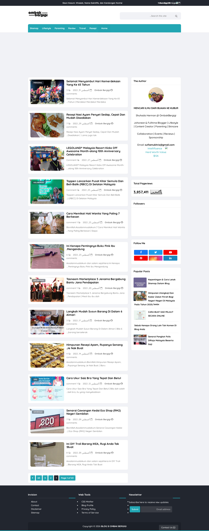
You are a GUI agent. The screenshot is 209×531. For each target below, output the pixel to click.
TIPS (35, 379)
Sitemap (35, 512)
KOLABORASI (39, 149)
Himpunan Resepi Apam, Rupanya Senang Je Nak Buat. (94, 346)
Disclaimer (36, 509)
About (34, 501)
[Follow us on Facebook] (141, 252)
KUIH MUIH (38, 346)
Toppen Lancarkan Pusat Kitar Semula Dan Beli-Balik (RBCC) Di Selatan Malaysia (94, 182)
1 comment (71, 222)
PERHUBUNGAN (40, 215)
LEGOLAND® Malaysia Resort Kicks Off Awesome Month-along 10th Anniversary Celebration (93, 151)
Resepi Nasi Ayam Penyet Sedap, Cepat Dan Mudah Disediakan (95, 116)
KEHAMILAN (38, 247)
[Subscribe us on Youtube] (170, 252)
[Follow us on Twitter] (155, 252)
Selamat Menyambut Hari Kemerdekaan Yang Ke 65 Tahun (93, 82)
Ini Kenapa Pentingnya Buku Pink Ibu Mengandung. (90, 247)
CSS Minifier (87, 501)
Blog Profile (87, 505)
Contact (35, 505)
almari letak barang (42, 313)
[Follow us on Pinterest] (141, 258)
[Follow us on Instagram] (155, 258)
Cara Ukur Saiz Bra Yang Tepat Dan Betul (93, 378)
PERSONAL (38, 83)
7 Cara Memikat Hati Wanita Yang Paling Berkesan (93, 215)
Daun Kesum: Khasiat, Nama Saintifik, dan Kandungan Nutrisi (92, 3)
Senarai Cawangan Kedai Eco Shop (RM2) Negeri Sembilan (93, 412)
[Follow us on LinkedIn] (170, 258)
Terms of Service (90, 512)
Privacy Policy (88, 509)
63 (39, 478)
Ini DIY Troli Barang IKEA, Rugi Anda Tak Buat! (92, 445)
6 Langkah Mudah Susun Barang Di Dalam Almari (94, 313)
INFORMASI (38, 412)
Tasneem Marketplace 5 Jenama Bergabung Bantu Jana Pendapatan (95, 280)
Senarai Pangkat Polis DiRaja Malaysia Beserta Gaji (161, 340)
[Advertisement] (102, 55)
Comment (71, 160)
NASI (35, 116)
